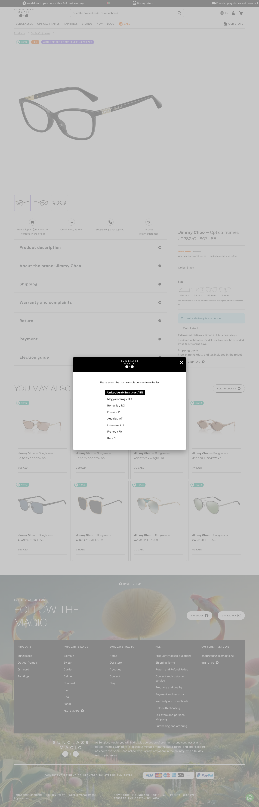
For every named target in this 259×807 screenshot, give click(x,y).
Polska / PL (114, 412)
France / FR (114, 431)
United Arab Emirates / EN (125, 392)
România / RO (116, 405)
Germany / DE (116, 425)
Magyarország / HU (119, 399)
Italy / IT (112, 438)
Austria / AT (114, 418)
